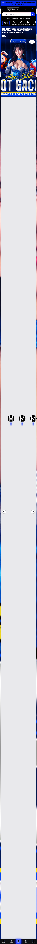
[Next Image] (33, 511)
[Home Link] (13, 9)
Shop (3, 9)
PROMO (3, 942)
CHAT (33, 942)
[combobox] (16, 14)
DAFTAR (18, 942)
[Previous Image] (4, 511)
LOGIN (11, 942)
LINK (26, 942)
